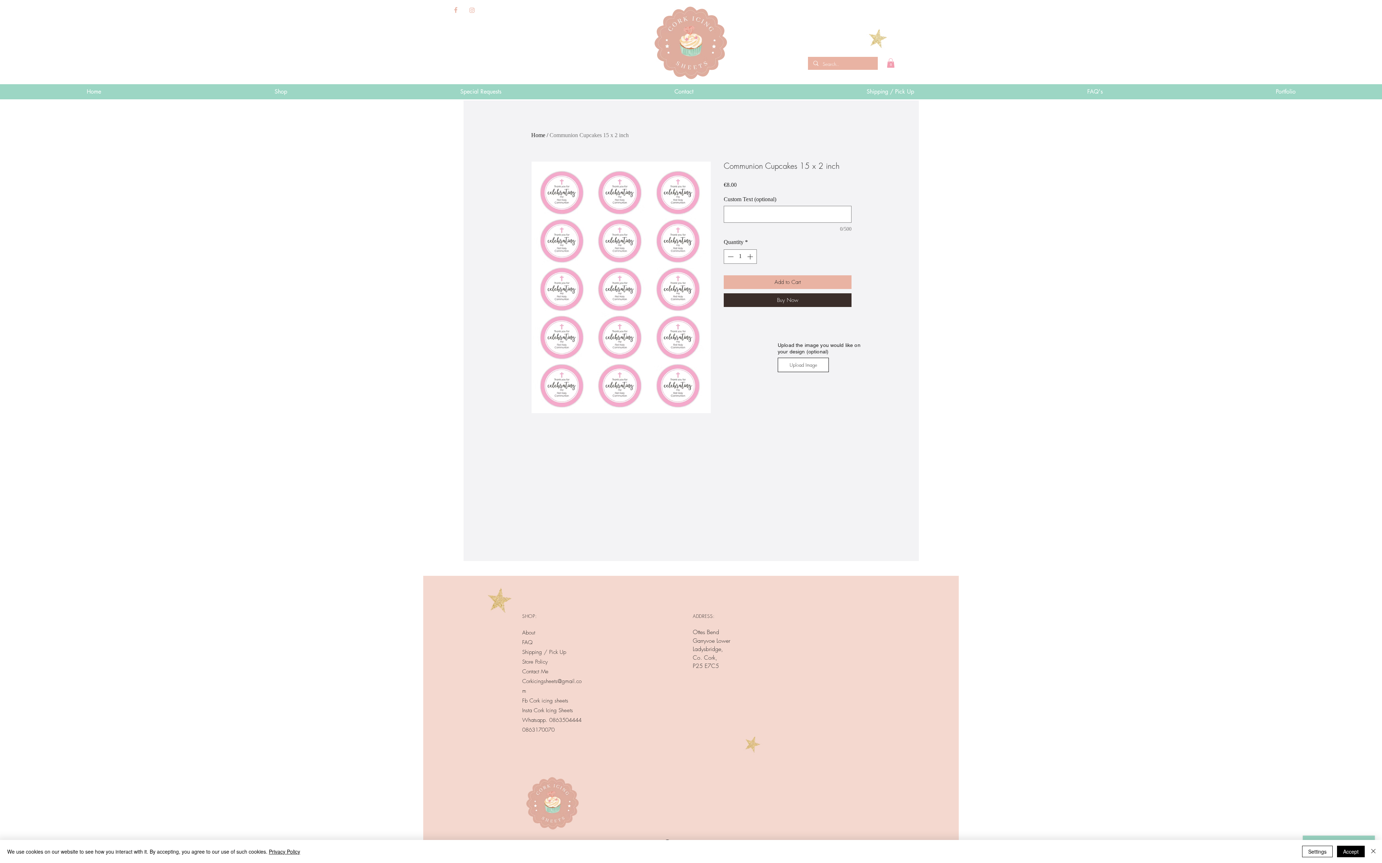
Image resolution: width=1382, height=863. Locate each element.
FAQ (527, 642)
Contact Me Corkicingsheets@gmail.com (552, 681)
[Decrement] (730, 256)
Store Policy (535, 661)
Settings (1317, 851)
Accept (1351, 851)
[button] (891, 63)
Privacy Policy (284, 851)
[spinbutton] (740, 256)
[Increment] (751, 256)
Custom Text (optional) (750, 199)
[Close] (1373, 851)
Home (538, 135)
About (528, 632)
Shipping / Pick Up (545, 652)
